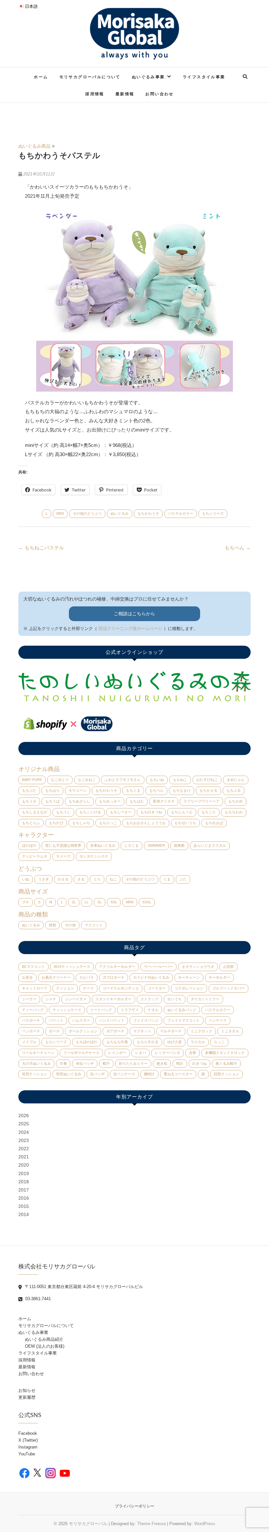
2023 (23, 1140)
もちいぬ (157, 780)
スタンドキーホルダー (113, 999)
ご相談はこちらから (134, 613)
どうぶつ (30, 868)
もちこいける (90, 812)
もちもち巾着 (117, 1042)
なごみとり (60, 780)
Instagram (27, 1447)
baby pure (32, 780)
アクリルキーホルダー (117, 967)
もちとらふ (31, 823)
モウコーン (78, 790)
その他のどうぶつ (87, 513)
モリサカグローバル (88, 1523)
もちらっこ (108, 823)
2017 (23, 1189)
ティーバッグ (33, 1010)
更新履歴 (26, 1397)
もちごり (208, 812)
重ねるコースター (178, 1074)
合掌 (192, 1053)
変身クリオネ (164, 801)
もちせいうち (185, 823)
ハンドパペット (111, 1020)
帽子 (106, 1063)
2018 (23, 1181)
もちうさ (29, 801)
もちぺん (238, 547)
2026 (23, 1115)
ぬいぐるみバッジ (181, 1010)
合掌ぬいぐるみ (102, 845)
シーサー (29, 999)
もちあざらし (79, 801)
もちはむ (137, 801)
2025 (23, 1123)
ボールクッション (83, 1031)
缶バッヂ (97, 1074)
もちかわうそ (148, 513)
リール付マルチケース (81, 1053)
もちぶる (233, 790)
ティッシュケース (66, 1010)
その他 (70, 925)
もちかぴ (56, 823)
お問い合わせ (159, 93)
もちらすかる (147, 1042)
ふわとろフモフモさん (123, 780)
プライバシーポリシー (134, 1506)
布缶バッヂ (85, 1063)
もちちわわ (234, 812)
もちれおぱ (214, 823)
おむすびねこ (207, 780)
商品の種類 (33, 914)
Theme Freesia (151, 1523)
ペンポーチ (31, 1031)
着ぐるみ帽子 (226, 1063)
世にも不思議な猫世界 (63, 845)
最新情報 (124, 93)
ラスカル (198, 1042)
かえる (63, 879)
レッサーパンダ (167, 1053)
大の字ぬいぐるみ (36, 1063)
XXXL (146, 902)
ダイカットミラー (205, 999)
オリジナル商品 (39, 769)
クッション (65, 988)
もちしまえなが (34, 812)
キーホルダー (219, 977)
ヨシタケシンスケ (93, 856)
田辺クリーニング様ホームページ (130, 628)
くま (167, 879)
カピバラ (86, 977)
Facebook (27, 1433)
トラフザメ (130, 1010)
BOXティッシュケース (72, 967)
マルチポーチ (171, 1031)
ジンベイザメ (76, 999)
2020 (23, 1165)
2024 (23, 1132)
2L (74, 902)
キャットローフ (34, 988)
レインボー (117, 1053)
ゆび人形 (174, 1042)
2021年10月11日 (38, 174)
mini (60, 513)
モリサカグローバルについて (90, 76)
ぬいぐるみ (120, 513)
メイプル (29, 1042)
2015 (23, 1206)
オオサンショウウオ (198, 967)
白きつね (199, 1063)
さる (81, 879)
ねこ (113, 879)
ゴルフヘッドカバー (228, 988)
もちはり (52, 790)
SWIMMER (156, 845)
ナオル (153, 1010)
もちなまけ (182, 790)
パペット (56, 1020)
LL (87, 902)
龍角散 (179, 845)
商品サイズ (33, 891)
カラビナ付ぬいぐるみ (151, 977)
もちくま (133, 790)
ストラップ (149, 999)
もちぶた (29, 790)
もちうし (63, 812)
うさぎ (43, 879)
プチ (25, 902)
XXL (114, 902)
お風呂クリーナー (56, 977)
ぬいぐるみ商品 (34, 146)
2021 (23, 1156)
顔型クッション (226, 1074)
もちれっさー (110, 801)
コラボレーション (189, 988)
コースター (157, 988)
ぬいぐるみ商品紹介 (44, 1339)
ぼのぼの (29, 845)
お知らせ (26, 1390)
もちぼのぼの (86, 1042)
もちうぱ (52, 801)
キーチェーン (189, 977)
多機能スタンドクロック (225, 1053)
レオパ (140, 1053)
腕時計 (149, 1074)
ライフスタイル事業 (204, 76)
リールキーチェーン (38, 1053)
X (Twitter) (28, 1440)
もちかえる (208, 790)
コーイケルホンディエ (121, 988)
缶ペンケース (124, 1074)
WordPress (204, 1523)
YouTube (26, 1453)
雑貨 (52, 925)
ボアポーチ (115, 1031)
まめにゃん (236, 780)
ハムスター (81, 1020)
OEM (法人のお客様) (44, 1346)
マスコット (94, 925)
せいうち (174, 999)
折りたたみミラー (133, 1063)
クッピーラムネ (34, 856)
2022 (23, 1148)
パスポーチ (31, 1020)
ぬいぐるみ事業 (148, 76)
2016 (23, 1198)
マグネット (142, 1031)
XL (99, 902)
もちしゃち (81, 823)
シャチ (50, 999)
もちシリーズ (213, 513)
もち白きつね (151, 812)
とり (97, 879)
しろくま (131, 845)
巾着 (63, 1063)
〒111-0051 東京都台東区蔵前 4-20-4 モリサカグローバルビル (83, 1286)
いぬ (25, 879)
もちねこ (180, 780)
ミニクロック (201, 1031)
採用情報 (94, 93)
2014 (23, 1214)
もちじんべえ (182, 812)
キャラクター (36, 835)
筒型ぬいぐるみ (68, 1074)
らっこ (219, 1042)
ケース (88, 988)
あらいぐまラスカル (210, 845)
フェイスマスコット (183, 1020)
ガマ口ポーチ (113, 977)
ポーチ (54, 1031)
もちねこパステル (41, 547)
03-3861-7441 (37, 1298)
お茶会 (27, 977)
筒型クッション (34, 1074)
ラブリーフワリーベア (201, 801)
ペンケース (218, 1020)
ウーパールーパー (158, 967)
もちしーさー (121, 812)
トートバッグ (101, 1010)
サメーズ (63, 856)
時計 (179, 1063)
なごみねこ (87, 780)
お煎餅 (228, 967)
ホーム (41, 76)
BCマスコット (33, 967)
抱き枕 (161, 1063)
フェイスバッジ (145, 1020)
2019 (23, 1173)
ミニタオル (230, 1031)
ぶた (183, 879)
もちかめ (235, 801)
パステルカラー (180, 513)
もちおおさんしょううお (146, 823)
